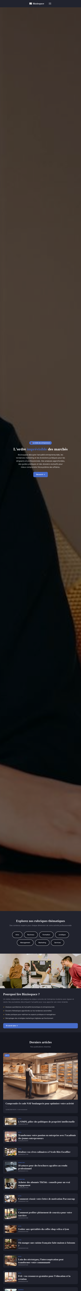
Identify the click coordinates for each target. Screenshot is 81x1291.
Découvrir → (40, 474)
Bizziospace (36, 3)
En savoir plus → (12, 1026)
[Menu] (50, 3)
